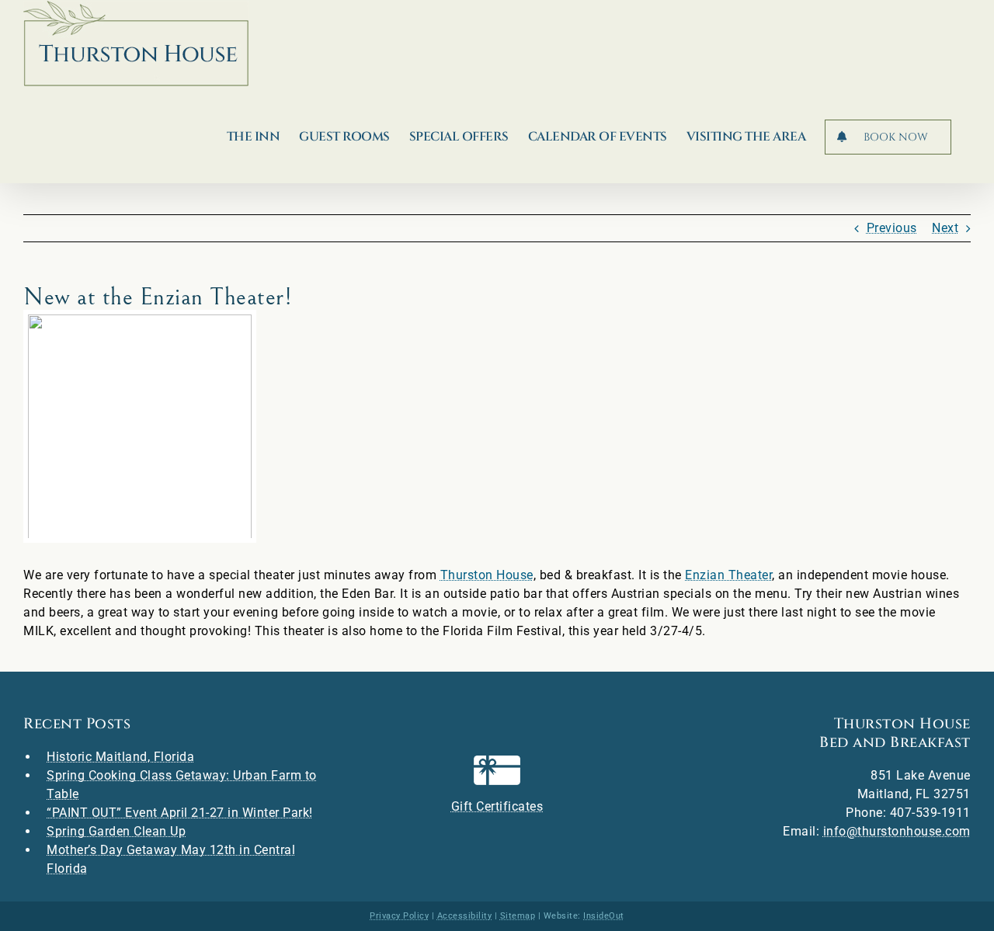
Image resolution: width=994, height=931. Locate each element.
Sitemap (518, 916)
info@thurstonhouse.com (897, 831)
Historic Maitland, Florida (120, 756)
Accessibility (464, 916)
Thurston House (486, 575)
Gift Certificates (497, 806)
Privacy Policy (399, 916)
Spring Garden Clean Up (116, 831)
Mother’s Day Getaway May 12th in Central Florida (171, 859)
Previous (892, 228)
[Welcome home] (135, 43)
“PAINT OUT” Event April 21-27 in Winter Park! (180, 812)
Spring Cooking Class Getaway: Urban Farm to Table (182, 784)
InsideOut (603, 916)
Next (945, 228)
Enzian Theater (728, 575)
